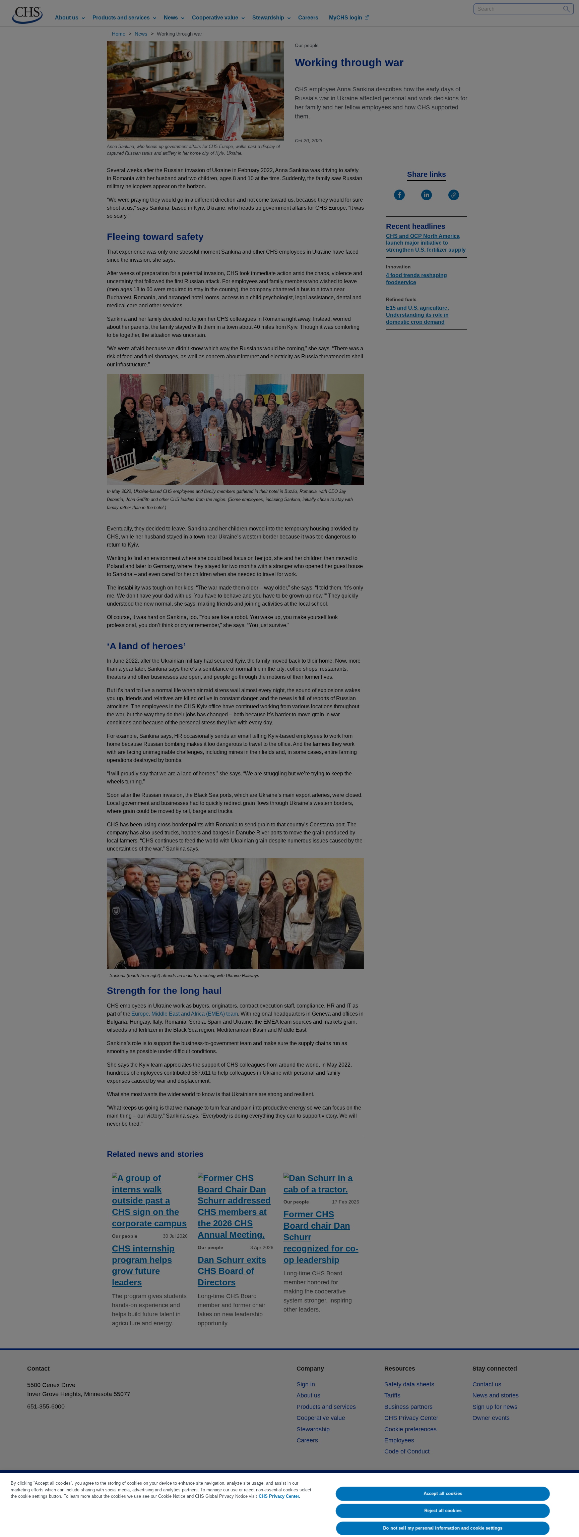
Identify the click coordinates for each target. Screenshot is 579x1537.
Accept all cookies (443, 1493)
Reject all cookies (442, 1511)
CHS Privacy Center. (279, 1496)
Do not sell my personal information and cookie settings (443, 1528)
